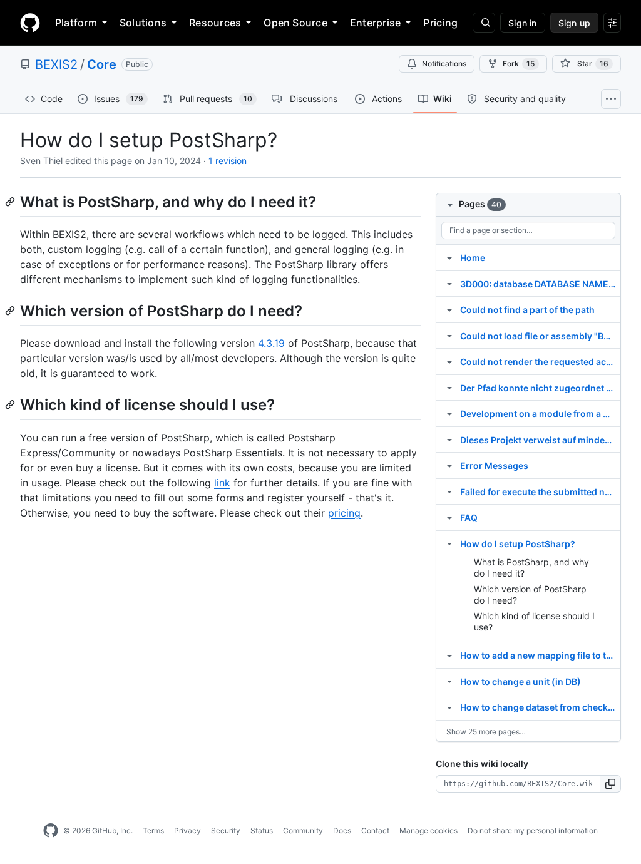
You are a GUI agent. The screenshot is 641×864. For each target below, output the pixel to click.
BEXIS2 (56, 64)
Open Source (295, 22)
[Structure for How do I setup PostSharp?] (449, 543)
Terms (153, 830)
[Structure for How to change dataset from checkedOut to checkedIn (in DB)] (449, 707)
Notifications (444, 63)
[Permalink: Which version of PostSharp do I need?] (11, 310)
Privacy (187, 830)
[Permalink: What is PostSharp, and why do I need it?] (11, 201)
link (222, 482)
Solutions (143, 22)
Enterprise (375, 22)
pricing (344, 513)
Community (303, 830)
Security (225, 830)
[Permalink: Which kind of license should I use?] (11, 405)
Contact (375, 830)
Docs (342, 830)
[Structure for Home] (449, 257)
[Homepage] (30, 23)
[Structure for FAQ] (449, 517)
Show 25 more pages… (486, 731)
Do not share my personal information (533, 830)
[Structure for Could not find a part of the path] (449, 309)
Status (261, 830)
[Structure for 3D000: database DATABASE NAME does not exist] (449, 284)
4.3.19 (271, 343)
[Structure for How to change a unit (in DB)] (449, 681)
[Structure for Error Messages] (449, 465)
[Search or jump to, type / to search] (484, 23)
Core (101, 64)
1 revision (227, 160)
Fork (519, 63)
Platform (76, 22)
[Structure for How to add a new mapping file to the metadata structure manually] (449, 655)
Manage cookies (428, 830)
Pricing (440, 22)
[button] (610, 784)
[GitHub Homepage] (50, 831)
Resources (215, 22)
